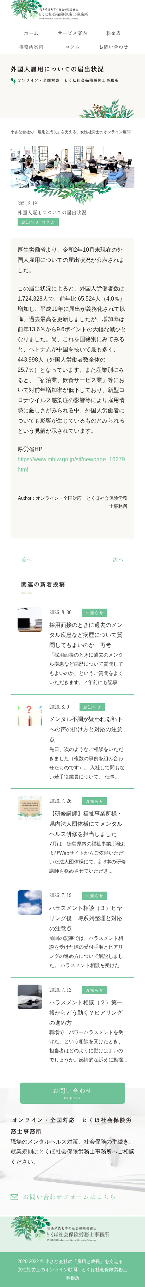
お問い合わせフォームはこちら (69, 1196)
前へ (26, 559)
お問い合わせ (113, 46)
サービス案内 (72, 33)
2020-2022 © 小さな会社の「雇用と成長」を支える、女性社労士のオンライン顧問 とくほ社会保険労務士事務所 (72, 1269)
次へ (118, 559)
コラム (72, 46)
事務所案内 (31, 46)
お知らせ (30, 222)
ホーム (31, 33)
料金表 (113, 33)
